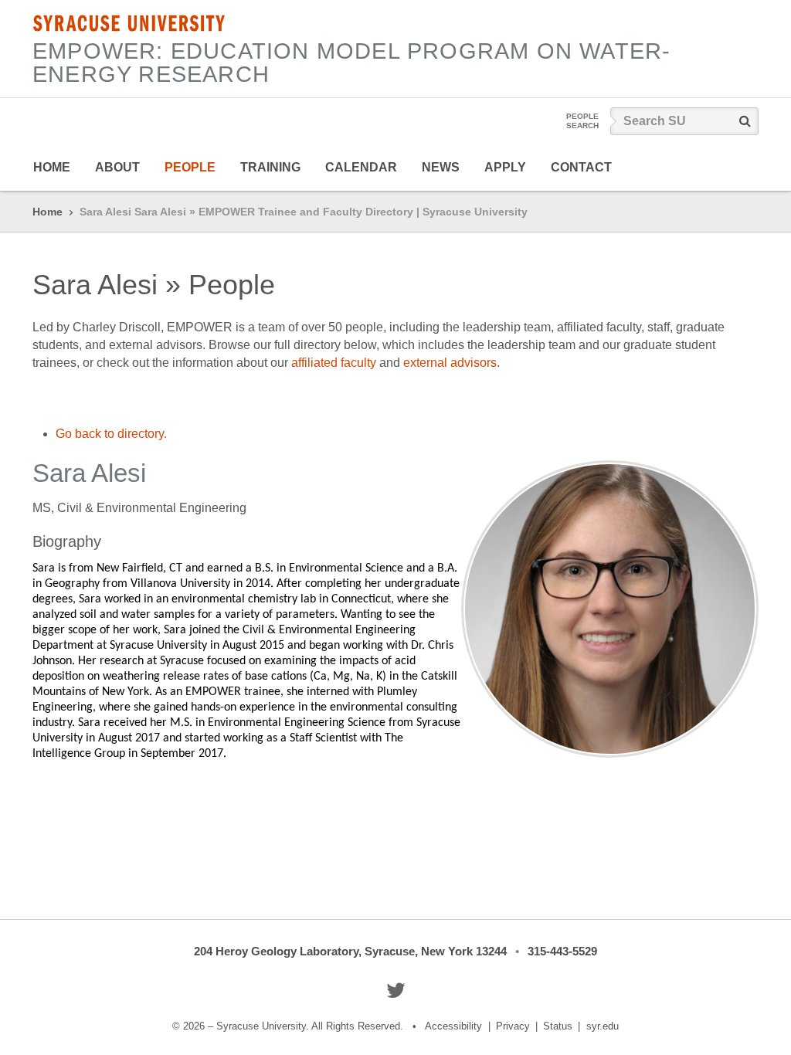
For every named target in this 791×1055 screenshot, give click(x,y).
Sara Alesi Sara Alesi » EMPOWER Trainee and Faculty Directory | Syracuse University (304, 211)
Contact (581, 167)
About (117, 167)
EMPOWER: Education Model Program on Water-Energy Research (351, 62)
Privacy (513, 1026)
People (190, 167)
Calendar (361, 167)
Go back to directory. (111, 433)
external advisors (450, 362)
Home (51, 167)
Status (557, 1026)
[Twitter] (396, 990)
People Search (582, 121)
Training (270, 167)
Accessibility (453, 1026)
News (441, 167)
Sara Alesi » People (153, 284)
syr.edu (602, 1026)
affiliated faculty (333, 362)
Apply (505, 167)
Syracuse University (129, 23)
